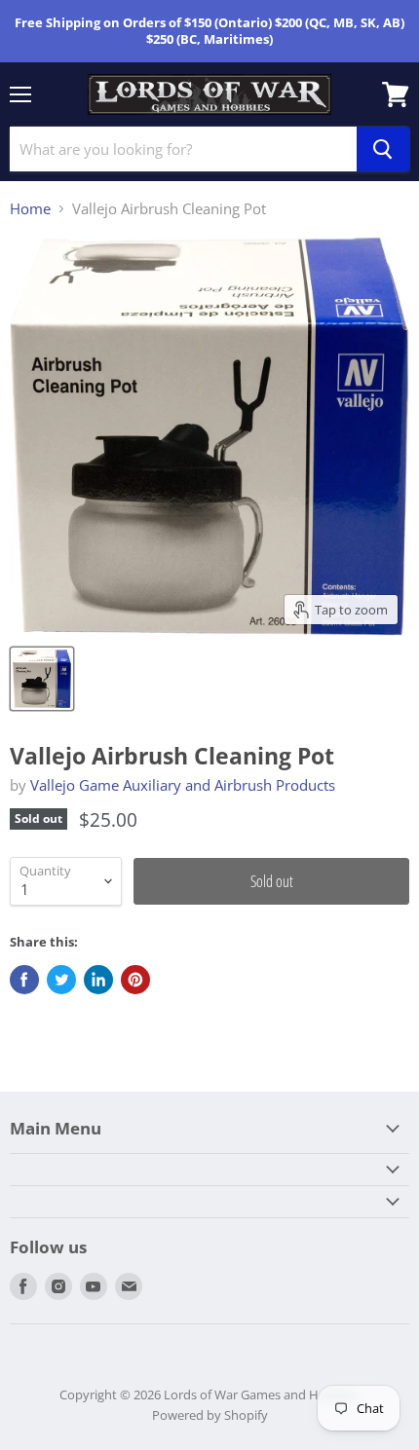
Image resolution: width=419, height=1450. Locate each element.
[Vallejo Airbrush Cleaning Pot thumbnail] (42, 679)
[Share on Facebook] (24, 979)
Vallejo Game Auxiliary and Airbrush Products (182, 785)
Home (30, 209)
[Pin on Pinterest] (135, 979)
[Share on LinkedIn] (98, 979)
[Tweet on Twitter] (61, 979)
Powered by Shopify (210, 1415)
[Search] (383, 149)
